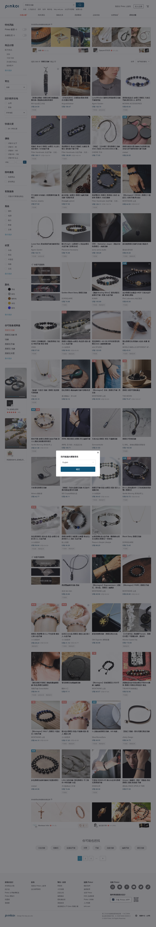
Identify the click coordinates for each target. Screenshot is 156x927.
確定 (78, 469)
